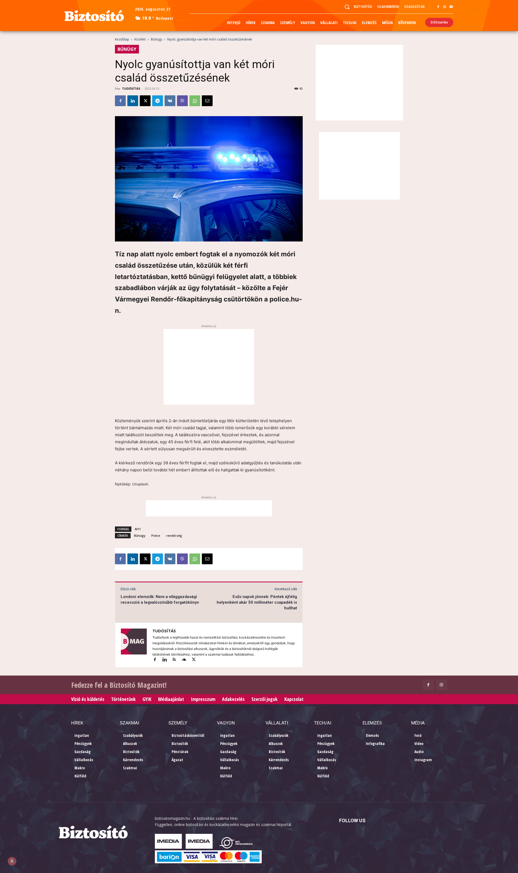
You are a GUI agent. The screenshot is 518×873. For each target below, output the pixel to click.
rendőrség (174, 535)
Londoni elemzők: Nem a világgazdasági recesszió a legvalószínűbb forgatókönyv (160, 599)
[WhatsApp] (194, 100)
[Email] (207, 100)
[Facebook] (438, 7)
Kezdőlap (122, 39)
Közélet (140, 39)
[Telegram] (157, 100)
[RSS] (177, 660)
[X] (145, 100)
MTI (138, 529)
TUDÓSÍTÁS (131, 88)
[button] (346, 6)
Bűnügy (156, 39)
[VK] (170, 100)
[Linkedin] (132, 100)
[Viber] (182, 100)
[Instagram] (444, 7)
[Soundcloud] (186, 660)
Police (155, 535)
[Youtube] (451, 7)
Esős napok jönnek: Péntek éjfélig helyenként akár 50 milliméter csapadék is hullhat (257, 602)
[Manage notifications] (12, 861)
